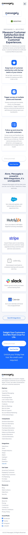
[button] (24, 3)
